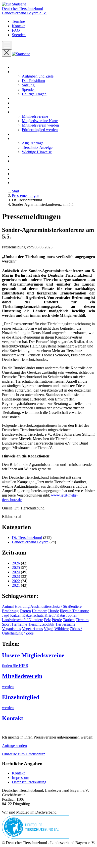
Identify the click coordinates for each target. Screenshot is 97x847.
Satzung (28, 85)
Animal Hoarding (16, 606)
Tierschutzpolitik (41, 624)
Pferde (57, 620)
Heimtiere (39, 611)
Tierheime (19, 624)
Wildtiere (61, 629)
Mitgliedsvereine (35, 116)
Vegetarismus (32, 629)
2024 (16, 572)
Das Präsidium (33, 81)
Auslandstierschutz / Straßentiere (56, 606)
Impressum (20, 777)
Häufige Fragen (34, 94)
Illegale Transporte (74, 611)
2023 (16, 576)
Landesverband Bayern (30, 542)
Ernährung (10, 611)
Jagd (5, 615)
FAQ (16, 30)
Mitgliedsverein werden (40, 125)
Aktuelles (19, 98)
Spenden (19, 35)
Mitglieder (20, 112)
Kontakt (18, 26)
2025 (16, 567)
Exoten (25, 611)
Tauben (69, 620)
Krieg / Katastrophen (61, 615)
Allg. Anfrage (33, 143)
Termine (18, 21)
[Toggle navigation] (7, 45)
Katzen (15, 615)
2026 (16, 563)
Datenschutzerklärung (29, 782)
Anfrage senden (14, 745)
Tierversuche (65, 624)
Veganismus (11, 629)
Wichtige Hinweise (37, 152)
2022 (16, 581)
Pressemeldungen (25, 103)
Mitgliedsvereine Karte (40, 121)
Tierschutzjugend (25, 161)
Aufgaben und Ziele (37, 76)
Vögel (48, 629)
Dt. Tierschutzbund (27, 537)
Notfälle (18, 134)
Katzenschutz (33, 615)
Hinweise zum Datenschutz (23, 754)
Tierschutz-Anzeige (37, 147)
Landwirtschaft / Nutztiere (22, 620)
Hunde (53, 611)
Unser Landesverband (29, 72)
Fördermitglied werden (40, 130)
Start (15, 67)
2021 (16, 585)
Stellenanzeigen (24, 156)
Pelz (47, 620)
